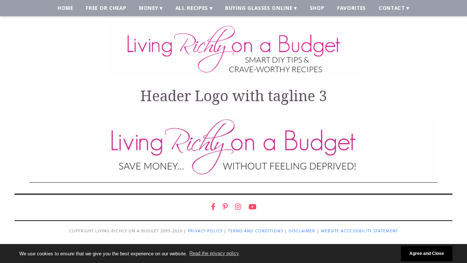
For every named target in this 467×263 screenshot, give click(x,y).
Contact (392, 7)
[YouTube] (252, 206)
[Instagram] (238, 206)
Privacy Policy (205, 230)
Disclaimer (302, 230)
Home (65, 7)
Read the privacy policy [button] (214, 253)
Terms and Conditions (255, 230)
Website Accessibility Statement (359, 230)
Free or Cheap (106, 7)
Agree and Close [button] (426, 253)
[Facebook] (213, 206)
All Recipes (191, 7)
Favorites (351, 7)
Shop (317, 7)
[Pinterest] (225, 206)
